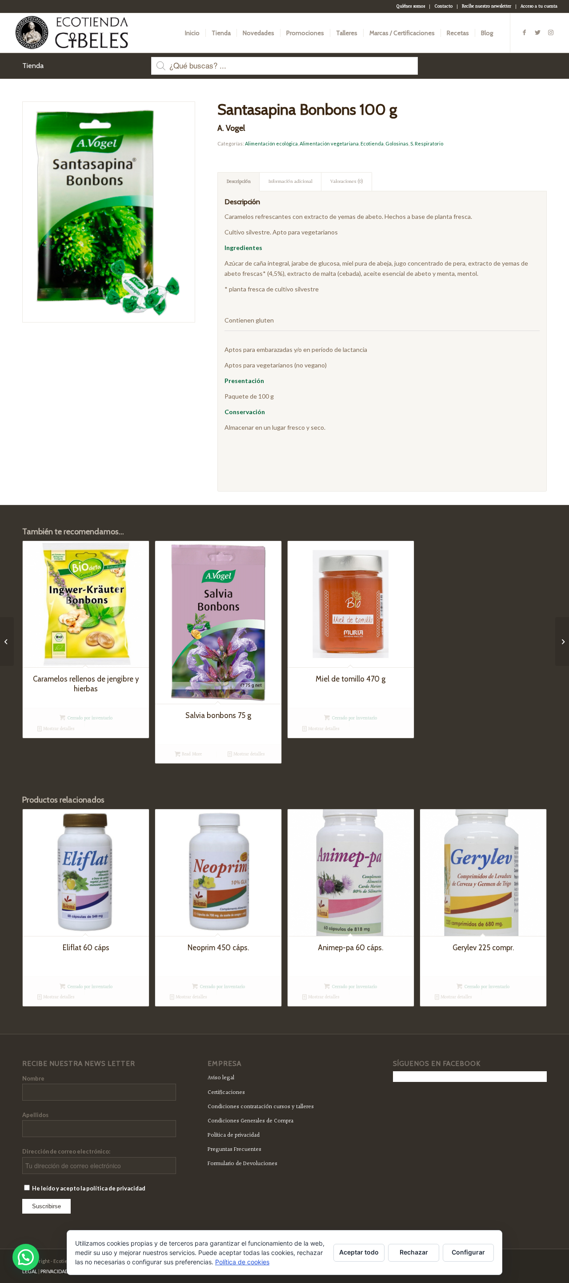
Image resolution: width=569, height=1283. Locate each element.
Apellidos (35, 1114)
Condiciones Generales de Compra (250, 1121)
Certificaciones (226, 1092)
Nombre (33, 1078)
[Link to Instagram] (550, 32)
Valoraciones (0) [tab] (346, 182)
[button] (25, 1257)
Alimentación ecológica (271, 143)
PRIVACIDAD (54, 1271)
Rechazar (414, 1252)
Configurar (468, 1252)
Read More (191, 754)
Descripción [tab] (239, 182)
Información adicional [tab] (290, 182)
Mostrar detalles (58, 729)
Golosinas (397, 143)
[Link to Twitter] (537, 32)
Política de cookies (242, 1262)
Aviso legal (221, 1077)
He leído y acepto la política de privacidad (88, 1188)
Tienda (33, 65)
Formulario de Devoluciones (242, 1163)
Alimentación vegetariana (329, 143)
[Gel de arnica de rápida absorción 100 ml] (562, 641)
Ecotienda (372, 143)
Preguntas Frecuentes (234, 1149)
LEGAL (29, 1271)
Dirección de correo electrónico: (66, 1151)
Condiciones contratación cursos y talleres (261, 1106)
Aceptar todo (359, 1252)
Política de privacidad (234, 1135)
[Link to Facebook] (524, 32)
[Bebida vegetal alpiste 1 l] (7, 641)
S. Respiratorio (426, 143)
